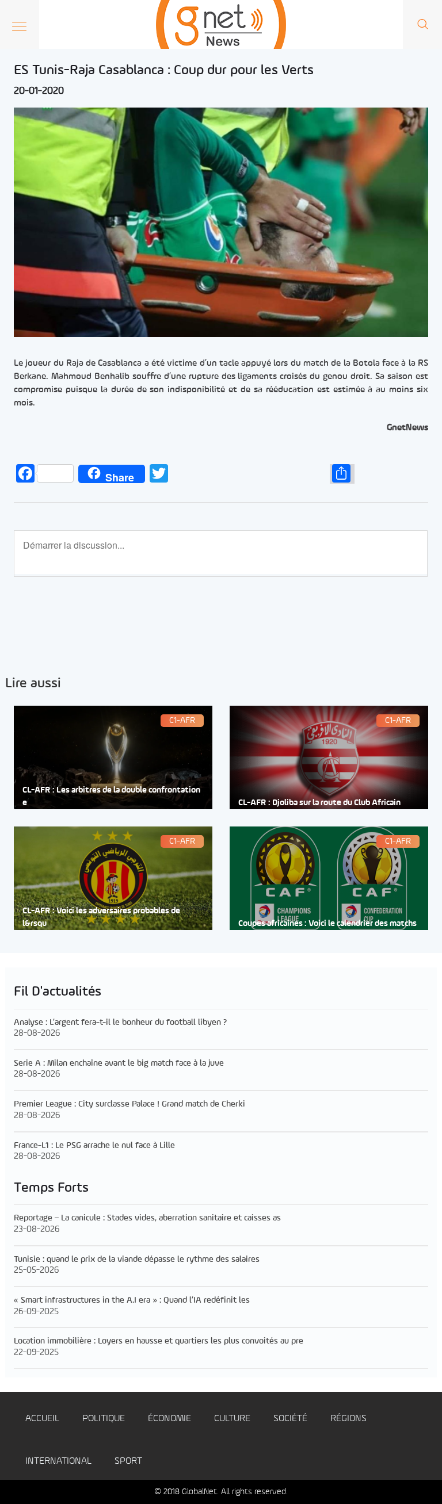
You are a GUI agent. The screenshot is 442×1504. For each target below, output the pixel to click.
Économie (169, 1418)
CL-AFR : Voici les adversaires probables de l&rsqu (101, 917)
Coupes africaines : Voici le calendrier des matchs (327, 924)
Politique (103, 1418)
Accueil (42, 1418)
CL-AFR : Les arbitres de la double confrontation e (111, 796)
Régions (348, 1418)
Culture (232, 1418)
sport (128, 1461)
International (58, 1461)
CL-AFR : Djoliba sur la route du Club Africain (319, 803)
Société (290, 1418)
